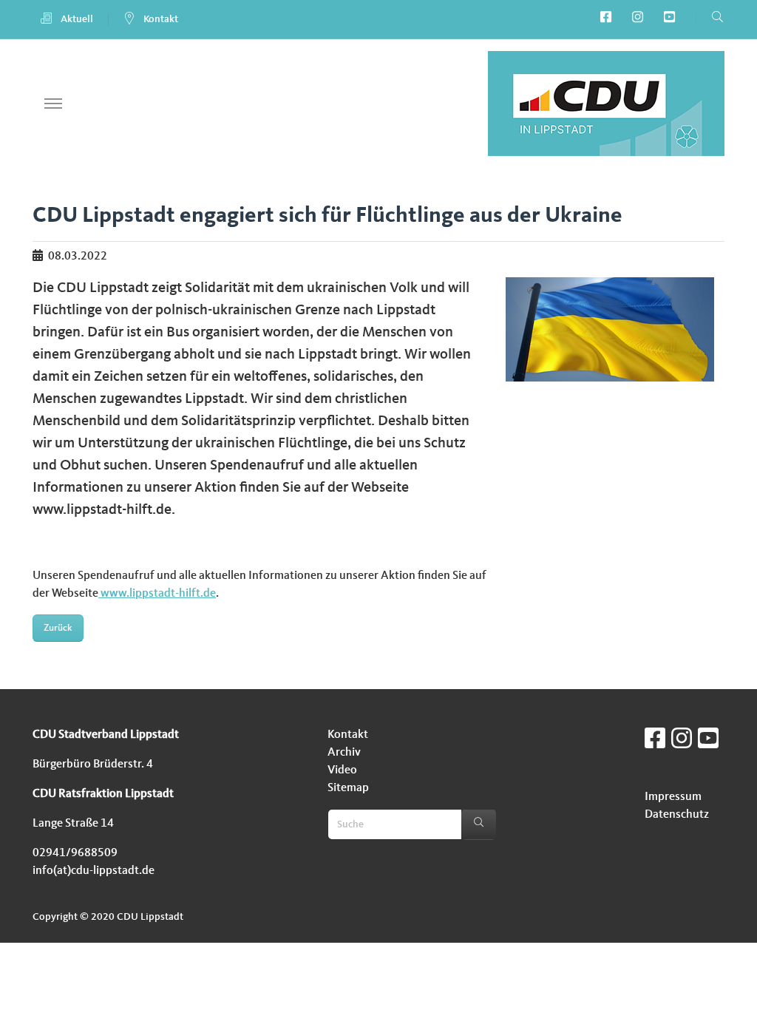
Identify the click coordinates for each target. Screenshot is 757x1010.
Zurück (58, 628)
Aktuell (75, 19)
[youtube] (672, 19)
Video (342, 770)
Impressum (673, 797)
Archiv (344, 753)
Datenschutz (677, 815)
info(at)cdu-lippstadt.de (94, 871)
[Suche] (478, 824)
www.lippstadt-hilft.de (157, 594)
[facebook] (609, 19)
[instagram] (640, 19)
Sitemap (348, 788)
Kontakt (159, 19)
